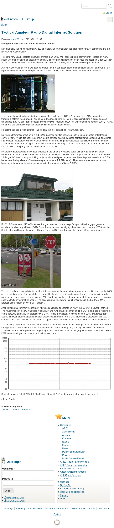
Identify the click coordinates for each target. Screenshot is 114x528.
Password (7, 479)
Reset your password (14, 500)
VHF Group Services (70, 475)
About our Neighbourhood (73, 472)
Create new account (14, 497)
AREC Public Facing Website (74, 462)
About (92, 508)
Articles (15, 409)
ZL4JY (16, 39)
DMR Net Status (79, 508)
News (65, 448)
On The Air (65, 485)
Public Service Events (73, 458)
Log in (109, 13)
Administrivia (68, 432)
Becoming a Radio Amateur (29, 508)
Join (99, 508)
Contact (57, 514)
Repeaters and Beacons (72, 492)
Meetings (66, 445)
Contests (66, 438)
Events (65, 442)
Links (62, 498)
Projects (26, 409)
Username (7, 469)
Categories (65, 425)
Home (4, 24)
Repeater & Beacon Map (72, 488)
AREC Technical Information (74, 465)
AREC (6, 409)
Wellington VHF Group (18, 19)
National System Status (56, 508)
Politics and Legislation (73, 452)
